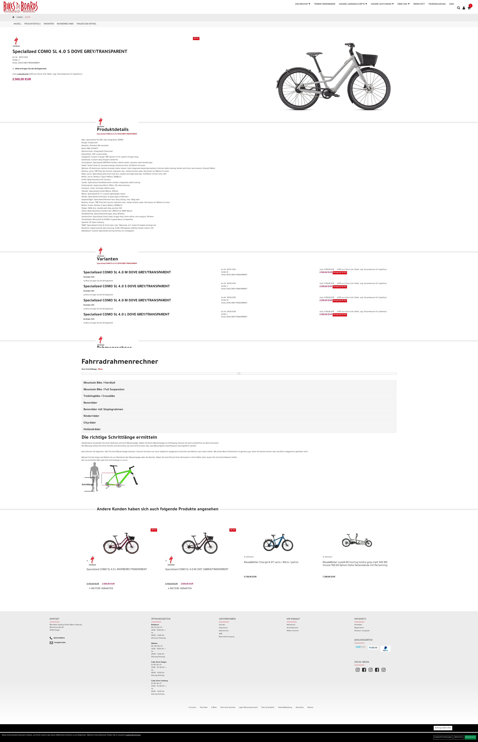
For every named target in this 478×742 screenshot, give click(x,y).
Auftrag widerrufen (443, 728)
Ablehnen (459, 737)
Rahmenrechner (65, 24)
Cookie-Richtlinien (133, 735)
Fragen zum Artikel (86, 24)
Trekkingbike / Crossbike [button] (99, 396)
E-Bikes (20, 18)
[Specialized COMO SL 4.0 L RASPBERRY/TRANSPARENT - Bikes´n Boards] (121, 543)
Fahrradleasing (437, 4)
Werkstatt (419, 4)
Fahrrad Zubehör (267, 708)
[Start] (13, 18)
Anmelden (358, 625)
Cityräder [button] (90, 423)
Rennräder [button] (90, 403)
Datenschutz (224, 631)
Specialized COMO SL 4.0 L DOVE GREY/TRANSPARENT (126, 315)
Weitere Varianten (101, 588)
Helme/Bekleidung (285, 708)
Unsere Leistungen (381, 4)
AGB (220, 634)
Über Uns (402, 4)
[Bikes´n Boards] (21, 6)
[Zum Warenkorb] (469, 9)
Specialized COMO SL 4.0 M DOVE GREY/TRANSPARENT (127, 273)
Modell (17, 24)
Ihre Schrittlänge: (89, 369)
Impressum (223, 628)
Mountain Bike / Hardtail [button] (99, 383)
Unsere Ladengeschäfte (352, 4)
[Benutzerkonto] (463, 8)
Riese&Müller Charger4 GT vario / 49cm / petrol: (271, 562)
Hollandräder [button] (92, 429)
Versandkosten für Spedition (69, 74)
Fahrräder (204, 708)
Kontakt (222, 625)
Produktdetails (32, 24)
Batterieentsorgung (226, 637)
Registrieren (359, 628)
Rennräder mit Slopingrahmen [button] (103, 409)
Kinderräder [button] (91, 416)
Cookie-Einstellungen (443, 737)
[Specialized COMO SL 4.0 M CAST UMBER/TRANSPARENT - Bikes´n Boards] (199, 543)
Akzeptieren (470, 737)
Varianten (49, 24)
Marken (310, 708)
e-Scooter (192, 708)
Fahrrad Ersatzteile (227, 708)
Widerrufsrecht (293, 631)
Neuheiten (300, 708)
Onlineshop (301, 4)
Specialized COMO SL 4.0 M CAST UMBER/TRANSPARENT (196, 569)
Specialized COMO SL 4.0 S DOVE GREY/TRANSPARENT (69, 52)
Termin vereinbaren (324, 4)
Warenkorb (291, 625)
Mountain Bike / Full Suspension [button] (104, 389)
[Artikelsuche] (458, 8)
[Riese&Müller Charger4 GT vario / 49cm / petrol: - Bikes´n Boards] (278, 541)
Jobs (451, 4)
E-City (27, 18)
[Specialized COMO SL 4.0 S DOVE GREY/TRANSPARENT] (333, 77)
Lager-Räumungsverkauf (248, 708)
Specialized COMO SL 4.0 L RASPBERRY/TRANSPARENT (117, 569)
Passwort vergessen (362, 631)
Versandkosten (292, 628)
